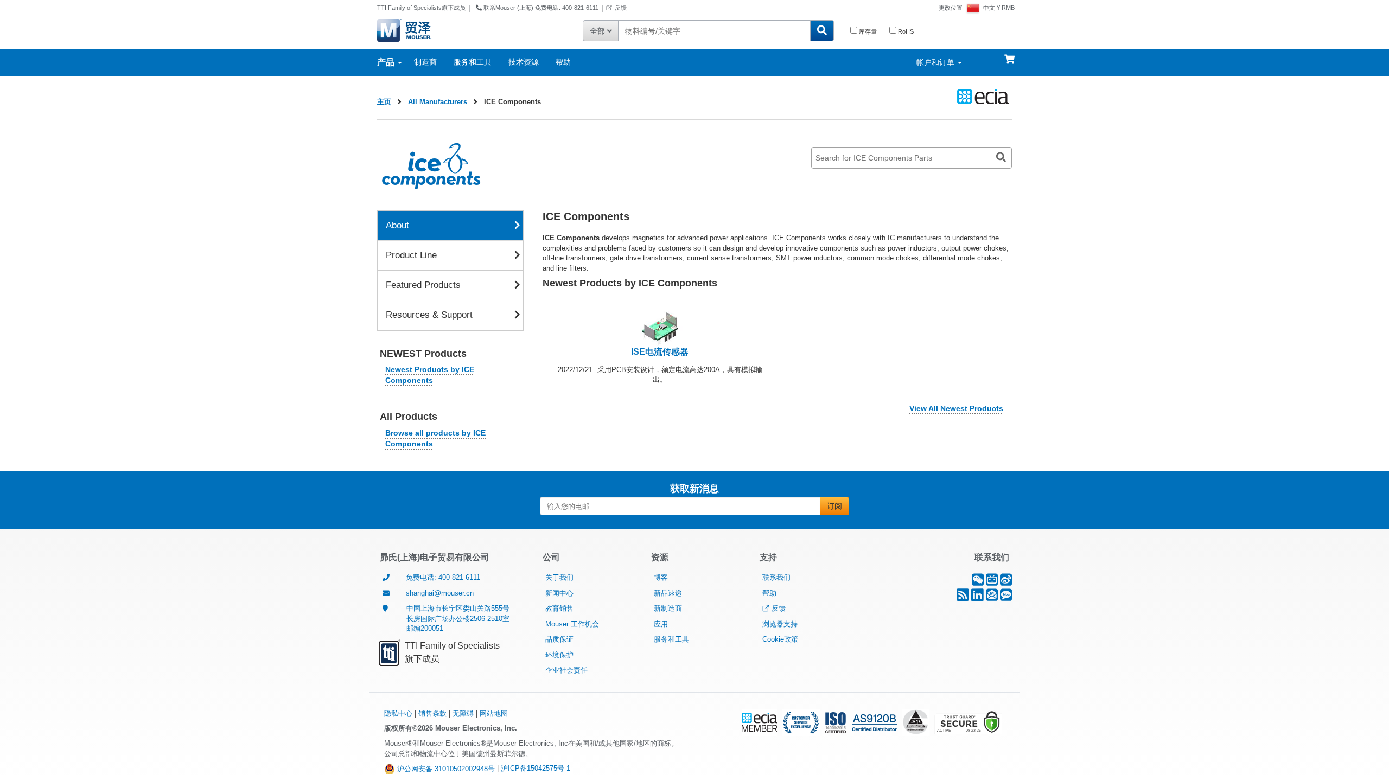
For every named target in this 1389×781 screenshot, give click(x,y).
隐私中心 (398, 713)
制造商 (425, 61)
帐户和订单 (936, 62)
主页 (384, 102)
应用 (661, 624)
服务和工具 (473, 61)
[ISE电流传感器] (659, 328)
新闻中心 (559, 593)
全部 (598, 31)
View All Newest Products (956, 408)
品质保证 (559, 639)
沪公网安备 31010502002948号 (445, 769)
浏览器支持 (780, 624)
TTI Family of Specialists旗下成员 (421, 7)
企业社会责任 (566, 670)
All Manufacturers (437, 102)
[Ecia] (981, 96)
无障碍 (463, 713)
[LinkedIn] (977, 597)
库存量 (867, 31)
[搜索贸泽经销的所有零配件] (822, 30)
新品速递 (668, 593)
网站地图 (494, 713)
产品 (387, 62)
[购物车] (1009, 54)
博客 (661, 577)
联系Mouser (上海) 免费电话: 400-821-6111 (540, 7)
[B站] (992, 582)
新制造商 (668, 608)
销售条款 (432, 713)
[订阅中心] (992, 597)
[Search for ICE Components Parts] (1001, 158)
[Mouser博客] (1006, 597)
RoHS (905, 31)
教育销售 (559, 608)
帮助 (563, 61)
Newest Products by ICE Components (429, 375)
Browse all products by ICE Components (435, 438)
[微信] (978, 582)
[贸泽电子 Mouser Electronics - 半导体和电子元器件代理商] (418, 30)
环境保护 (559, 655)
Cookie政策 (780, 639)
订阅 (834, 506)
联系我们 (776, 577)
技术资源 (523, 61)
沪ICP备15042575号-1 (535, 769)
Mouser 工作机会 (572, 624)
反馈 (621, 7)
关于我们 (559, 577)
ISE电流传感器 (660, 351)
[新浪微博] (1006, 582)
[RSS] (963, 597)
